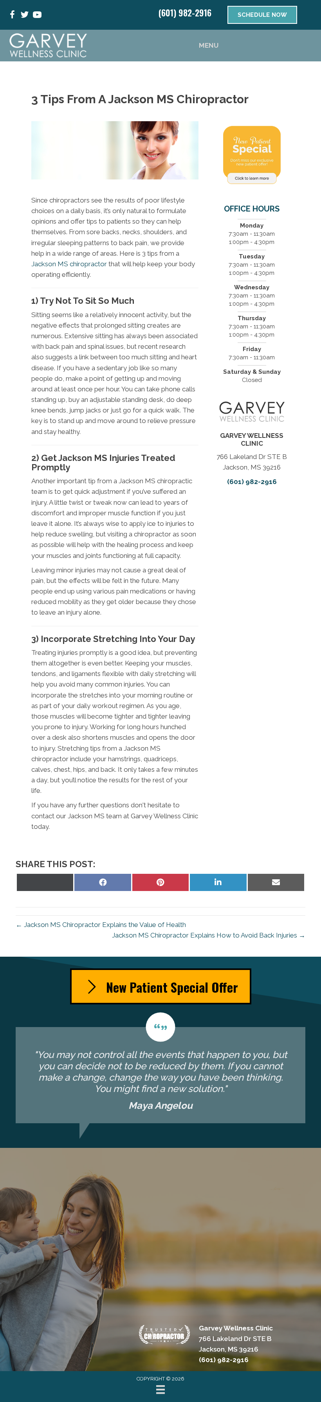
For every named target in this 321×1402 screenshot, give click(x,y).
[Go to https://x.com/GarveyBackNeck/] (24, 16)
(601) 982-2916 (185, 12)
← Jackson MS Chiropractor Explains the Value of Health (101, 925)
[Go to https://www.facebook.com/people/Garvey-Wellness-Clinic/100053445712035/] (12, 16)
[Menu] (160, 1389)
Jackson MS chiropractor (69, 264)
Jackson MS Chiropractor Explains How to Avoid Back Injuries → (208, 935)
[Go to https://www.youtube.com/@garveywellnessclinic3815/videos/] (37, 16)
